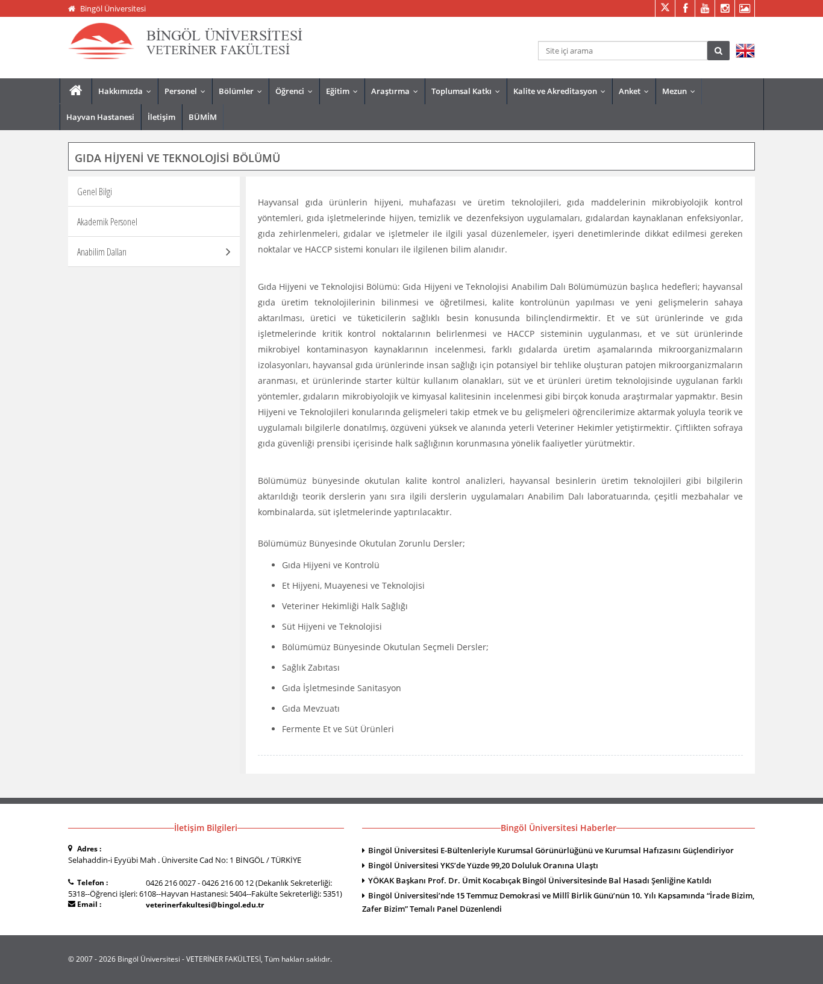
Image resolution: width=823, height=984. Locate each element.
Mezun (681, 91)
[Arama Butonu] (718, 50)
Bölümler (243, 91)
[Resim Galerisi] (744, 8)
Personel (187, 91)
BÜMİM (203, 116)
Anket (636, 91)
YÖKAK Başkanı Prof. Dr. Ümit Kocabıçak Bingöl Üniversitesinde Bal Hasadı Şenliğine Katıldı (540, 880)
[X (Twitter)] (665, 8)
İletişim (161, 116)
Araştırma (397, 91)
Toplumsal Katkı (468, 91)
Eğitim (344, 91)
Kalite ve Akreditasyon (562, 91)
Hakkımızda (127, 91)
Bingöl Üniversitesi (113, 8)
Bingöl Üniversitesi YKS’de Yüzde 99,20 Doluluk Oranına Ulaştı (483, 865)
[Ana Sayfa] (75, 90)
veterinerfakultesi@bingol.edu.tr (205, 905)
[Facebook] (685, 8)
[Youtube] (705, 8)
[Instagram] (724, 8)
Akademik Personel (107, 221)
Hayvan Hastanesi (100, 116)
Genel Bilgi (94, 191)
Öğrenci (296, 91)
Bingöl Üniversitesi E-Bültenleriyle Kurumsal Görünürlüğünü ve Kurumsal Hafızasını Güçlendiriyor (551, 850)
